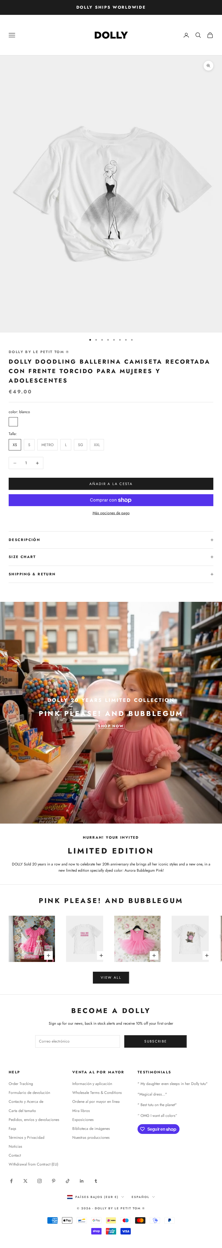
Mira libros (81, 1110)
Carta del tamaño (22, 1110)
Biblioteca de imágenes (91, 1128)
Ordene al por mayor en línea (96, 1101)
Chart (28, 556)
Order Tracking (21, 1083)
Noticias (15, 1146)
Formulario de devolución (29, 1092)
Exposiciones (83, 1119)
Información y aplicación (92, 1083)
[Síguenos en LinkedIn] (81, 1181)
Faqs (12, 1128)
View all (111, 977)
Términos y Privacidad (26, 1137)
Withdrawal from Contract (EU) (33, 1164)
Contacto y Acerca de (26, 1101)
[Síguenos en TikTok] (67, 1181)
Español (140, 1197)
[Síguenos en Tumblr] (96, 1181)
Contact (15, 1155)
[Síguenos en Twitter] (25, 1181)
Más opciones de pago (111, 513)
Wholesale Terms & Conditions (97, 1092)
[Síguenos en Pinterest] (53, 1181)
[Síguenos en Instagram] (39, 1181)
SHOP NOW (111, 726)
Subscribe (155, 1041)
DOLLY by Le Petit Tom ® (39, 351)
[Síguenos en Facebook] (11, 1181)
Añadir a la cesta (111, 483)
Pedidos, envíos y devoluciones (34, 1119)
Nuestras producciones (91, 1137)
